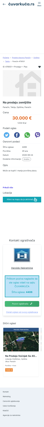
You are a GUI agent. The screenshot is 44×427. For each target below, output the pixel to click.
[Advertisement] (22, 32)
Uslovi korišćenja (9, 406)
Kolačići (6, 411)
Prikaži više (8, 187)
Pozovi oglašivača (20, 304)
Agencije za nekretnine (11, 415)
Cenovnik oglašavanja (11, 401)
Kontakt (6, 392)
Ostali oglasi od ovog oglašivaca (22, 312)
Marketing (7, 396)
